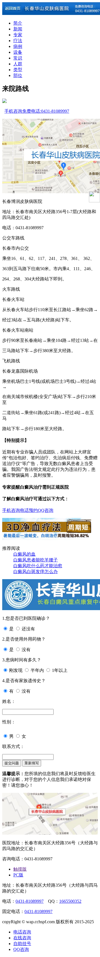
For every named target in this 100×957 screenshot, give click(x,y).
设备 (17, 52)
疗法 (17, 40)
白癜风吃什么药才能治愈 (37, 565)
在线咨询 (22, 937)
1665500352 (70, 901)
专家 (17, 34)
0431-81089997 (30, 901)
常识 (17, 58)
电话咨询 (22, 932)
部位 (17, 75)
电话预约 (29, 510)
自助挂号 (22, 943)
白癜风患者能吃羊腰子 (35, 560)
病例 (17, 46)
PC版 (18, 875)
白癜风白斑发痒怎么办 (35, 571)
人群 (17, 63)
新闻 (17, 29)
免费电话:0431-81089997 (45, 111)
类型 (17, 69)
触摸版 (20, 869)
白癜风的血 (24, 554)
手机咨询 (13, 111)
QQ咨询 (45, 510)
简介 (17, 23)
